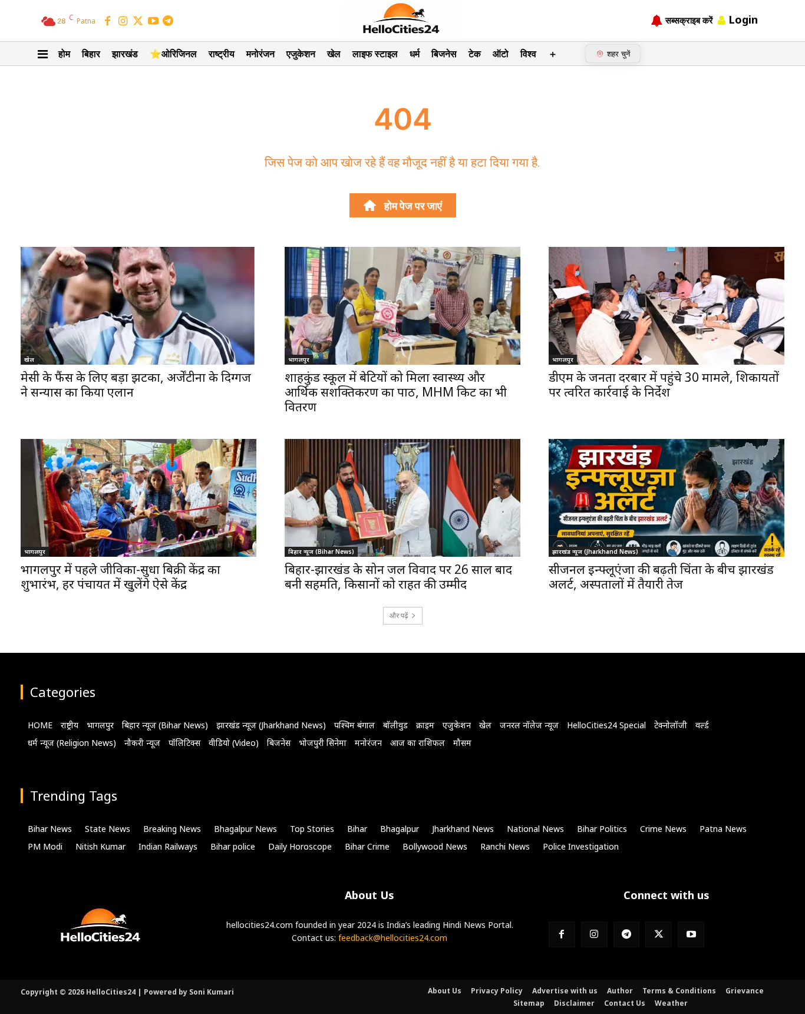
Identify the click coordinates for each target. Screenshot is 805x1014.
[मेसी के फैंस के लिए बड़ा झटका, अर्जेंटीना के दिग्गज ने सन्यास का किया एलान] (138, 306)
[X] (658, 934)
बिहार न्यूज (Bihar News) (321, 551)
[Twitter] (137, 21)
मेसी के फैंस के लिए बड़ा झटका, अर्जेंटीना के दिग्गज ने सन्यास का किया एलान (136, 384)
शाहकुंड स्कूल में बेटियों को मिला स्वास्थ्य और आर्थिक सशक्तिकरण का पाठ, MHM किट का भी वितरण (396, 392)
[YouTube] (153, 21)
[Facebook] (107, 21)
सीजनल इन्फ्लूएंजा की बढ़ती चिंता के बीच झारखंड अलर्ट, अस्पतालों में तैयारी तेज (661, 576)
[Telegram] (167, 21)
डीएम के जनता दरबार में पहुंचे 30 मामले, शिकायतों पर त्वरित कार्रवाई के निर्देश (664, 384)
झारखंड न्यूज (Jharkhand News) (595, 551)
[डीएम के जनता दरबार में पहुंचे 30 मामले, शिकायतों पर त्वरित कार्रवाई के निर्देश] (666, 306)
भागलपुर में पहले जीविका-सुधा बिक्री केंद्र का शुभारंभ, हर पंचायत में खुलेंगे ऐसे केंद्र (120, 576)
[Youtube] (691, 934)
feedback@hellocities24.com (392, 937)
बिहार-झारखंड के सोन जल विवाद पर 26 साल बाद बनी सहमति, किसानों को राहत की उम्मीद (398, 576)
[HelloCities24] (403, 20)
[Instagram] (123, 21)
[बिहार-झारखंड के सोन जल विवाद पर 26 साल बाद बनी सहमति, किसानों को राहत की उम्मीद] (402, 498)
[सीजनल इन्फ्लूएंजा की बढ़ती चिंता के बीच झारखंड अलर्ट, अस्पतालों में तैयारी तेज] (666, 498)
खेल (29, 359)
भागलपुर (298, 359)
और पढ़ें (399, 615)
